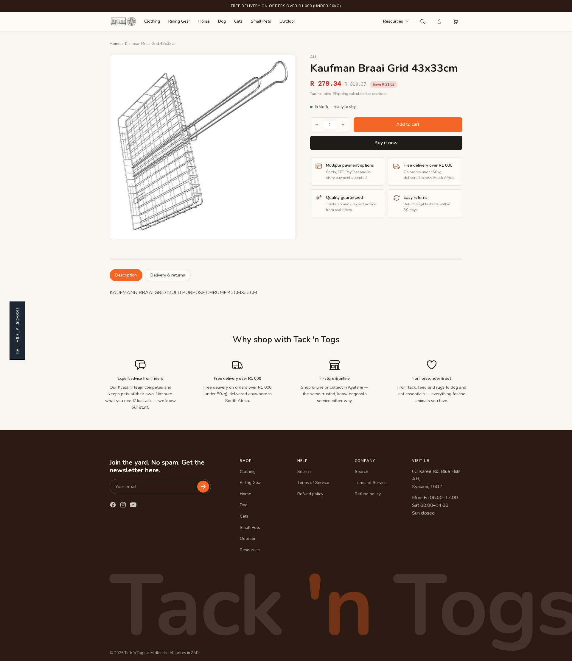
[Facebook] (113, 504)
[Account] (439, 21)
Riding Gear (179, 21)
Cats (238, 21)
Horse (204, 21)
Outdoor (287, 21)
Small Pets (261, 21)
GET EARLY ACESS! (17, 330)
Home (115, 43)
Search (304, 471)
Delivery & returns (167, 275)
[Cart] (455, 21)
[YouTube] (133, 504)
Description (126, 275)
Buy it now (386, 143)
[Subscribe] (203, 487)
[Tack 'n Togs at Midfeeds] (123, 21)
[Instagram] (123, 504)
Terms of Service (313, 482)
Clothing (152, 21)
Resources (393, 21)
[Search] (422, 21)
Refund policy (310, 494)
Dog (222, 21)
